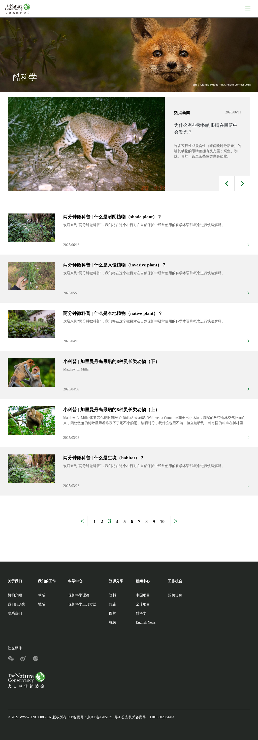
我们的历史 (16, 604)
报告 (112, 604)
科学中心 (75, 581)
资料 (112, 595)
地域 (41, 604)
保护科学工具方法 (82, 604)
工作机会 (175, 581)
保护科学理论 (78, 595)
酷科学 (141, 613)
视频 (112, 622)
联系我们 (15, 613)
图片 (112, 613)
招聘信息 (175, 595)
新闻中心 (143, 581)
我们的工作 (47, 581)
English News (145, 622)
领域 (41, 595)
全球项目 (143, 604)
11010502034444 (162, 717)
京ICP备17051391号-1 (103, 717)
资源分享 (116, 581)
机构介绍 (15, 595)
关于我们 (15, 581)
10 (162, 521)
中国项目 (143, 595)
